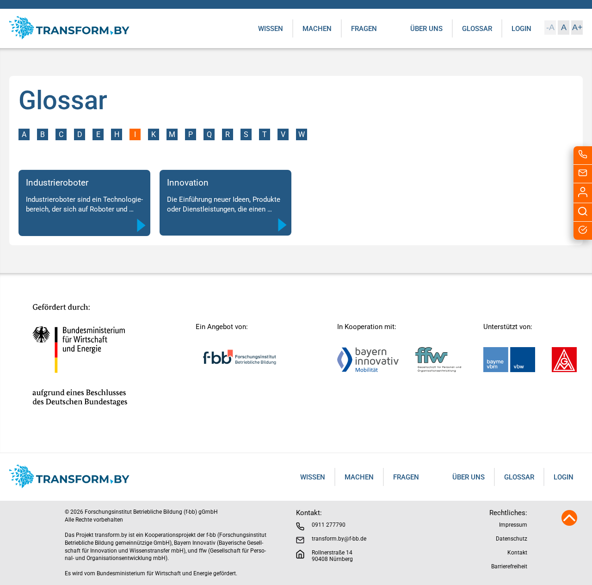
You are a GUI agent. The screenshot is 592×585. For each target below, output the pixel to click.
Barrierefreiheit (509, 566)
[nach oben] (569, 523)
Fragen (364, 29)
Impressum (513, 525)
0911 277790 (328, 525)
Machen (317, 29)
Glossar (477, 29)
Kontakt (517, 552)
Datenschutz (511, 538)
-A (550, 27)
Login (521, 29)
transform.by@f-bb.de (339, 538)
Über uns (426, 29)
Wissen (270, 29)
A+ (577, 27)
